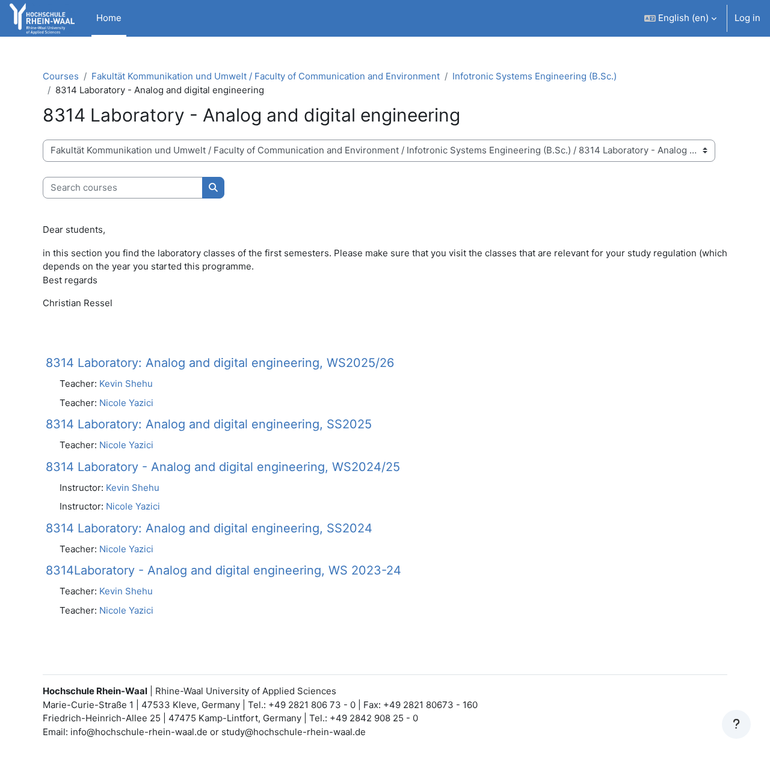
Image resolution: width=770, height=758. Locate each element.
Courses (61, 76)
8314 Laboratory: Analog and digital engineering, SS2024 (209, 528)
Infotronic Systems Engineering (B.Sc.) (534, 76)
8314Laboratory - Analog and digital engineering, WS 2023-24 (223, 570)
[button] (680, 18)
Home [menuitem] (109, 17)
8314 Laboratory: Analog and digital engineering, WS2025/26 (220, 363)
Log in (747, 17)
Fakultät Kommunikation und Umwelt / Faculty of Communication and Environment (265, 76)
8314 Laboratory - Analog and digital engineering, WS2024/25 (223, 467)
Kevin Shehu (126, 383)
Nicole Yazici (126, 402)
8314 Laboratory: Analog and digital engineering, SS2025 (209, 424)
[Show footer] (736, 724)
